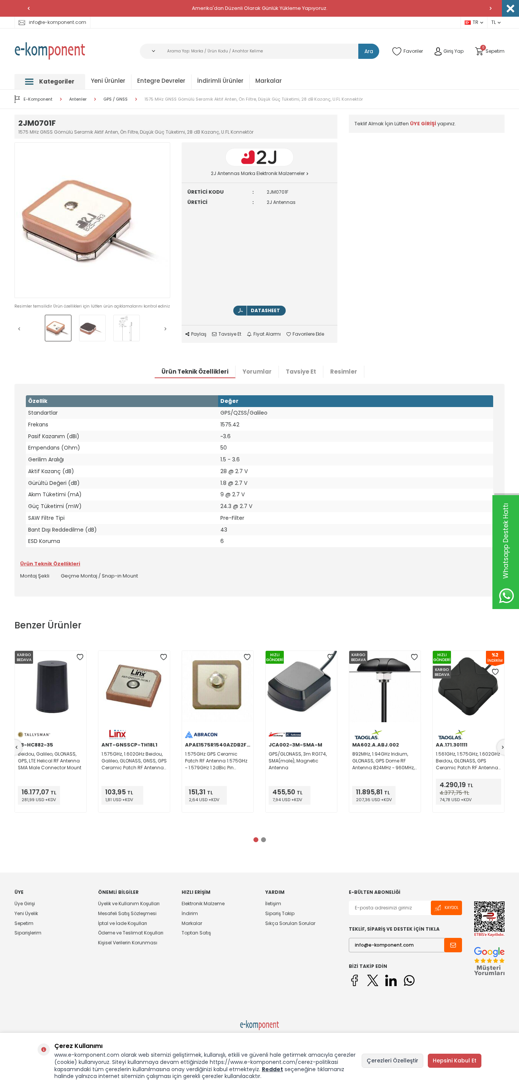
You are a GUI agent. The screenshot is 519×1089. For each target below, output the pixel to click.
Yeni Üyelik (26, 913)
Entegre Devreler (161, 81)
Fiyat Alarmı (267, 334)
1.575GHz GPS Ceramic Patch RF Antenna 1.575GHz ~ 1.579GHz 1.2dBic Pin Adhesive (216, 761)
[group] (92, 220)
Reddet (272, 1069)
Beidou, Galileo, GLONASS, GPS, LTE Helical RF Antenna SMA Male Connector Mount (49, 761)
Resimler (343, 372)
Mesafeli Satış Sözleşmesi (127, 913)
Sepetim (23, 923)
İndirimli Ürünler (220, 81)
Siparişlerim (27, 933)
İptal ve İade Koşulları (122, 923)
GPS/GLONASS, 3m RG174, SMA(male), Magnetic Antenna (298, 761)
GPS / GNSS (115, 99)
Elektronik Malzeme (203, 904)
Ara (368, 51)
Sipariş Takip (279, 913)
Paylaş (198, 334)
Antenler (78, 99)
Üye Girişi (24, 904)
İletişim (273, 904)
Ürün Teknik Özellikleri (194, 372)
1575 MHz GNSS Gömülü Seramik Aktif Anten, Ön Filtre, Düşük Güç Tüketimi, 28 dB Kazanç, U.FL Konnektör (253, 99)
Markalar (268, 81)
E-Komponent (38, 99)
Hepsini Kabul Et (454, 1060)
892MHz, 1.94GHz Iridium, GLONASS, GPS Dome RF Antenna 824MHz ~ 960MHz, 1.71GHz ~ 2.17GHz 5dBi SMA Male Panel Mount (383, 761)
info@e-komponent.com (57, 22)
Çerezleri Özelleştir (392, 1060)
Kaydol (452, 908)
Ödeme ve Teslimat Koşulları (130, 933)
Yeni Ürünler (108, 81)
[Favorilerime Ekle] (79, 657)
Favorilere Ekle (308, 334)
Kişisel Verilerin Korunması (127, 942)
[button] (28, 8)
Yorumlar (257, 372)
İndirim (190, 913)
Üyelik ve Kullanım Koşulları (129, 904)
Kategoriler (56, 81)
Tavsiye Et (229, 334)
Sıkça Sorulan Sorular (290, 923)
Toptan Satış (196, 933)
